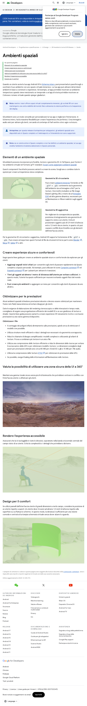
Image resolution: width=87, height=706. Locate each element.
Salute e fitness (36, 604)
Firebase (6, 674)
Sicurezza (6, 607)
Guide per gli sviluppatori (40, 636)
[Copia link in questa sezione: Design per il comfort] (32, 501)
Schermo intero (48, 84)
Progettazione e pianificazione (29, 47)
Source (5, 610)
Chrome (5, 670)
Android (6, 599)
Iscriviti (38, 695)
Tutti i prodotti (8, 681)
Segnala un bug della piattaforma (71, 630)
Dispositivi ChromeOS (66, 604)
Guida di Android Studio (39, 633)
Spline (13, 243)
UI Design (7, 10)
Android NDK (35, 647)
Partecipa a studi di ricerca (68, 643)
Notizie (5, 614)
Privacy (33, 613)
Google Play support (66, 640)
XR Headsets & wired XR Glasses (31, 10)
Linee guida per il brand (27, 689)
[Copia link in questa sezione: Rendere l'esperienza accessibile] (47, 436)
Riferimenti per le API (38, 640)
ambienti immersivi (62, 183)
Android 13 (6, 645)
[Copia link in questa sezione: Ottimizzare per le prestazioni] (43, 296)
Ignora (65, 34)
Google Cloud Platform (11, 678)
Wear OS (62, 601)
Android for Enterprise (11, 603)
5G (32, 617)
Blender (76, 240)
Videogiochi (35, 597)
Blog (4, 617)
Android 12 (7, 649)
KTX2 (40, 353)
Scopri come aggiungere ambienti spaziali (59, 165)
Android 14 (7, 641)
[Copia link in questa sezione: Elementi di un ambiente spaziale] (47, 157)
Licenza (13, 689)
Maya (5, 243)
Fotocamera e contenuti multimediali (39, 609)
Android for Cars (65, 608)
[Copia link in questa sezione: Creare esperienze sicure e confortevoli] (57, 252)
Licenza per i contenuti (71, 572)
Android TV (63, 612)
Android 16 (7, 634)
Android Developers (9, 47)
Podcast (5, 621)
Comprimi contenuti (69, 268)
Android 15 (7, 638)
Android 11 (6, 652)
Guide (78, 47)
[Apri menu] (3, 2)
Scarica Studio (36, 644)
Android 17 (7, 630)
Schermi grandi (64, 597)
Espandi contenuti (14, 271)
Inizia (77, 34)
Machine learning (37, 601)
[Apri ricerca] (53, 2)
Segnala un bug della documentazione (66, 635)
